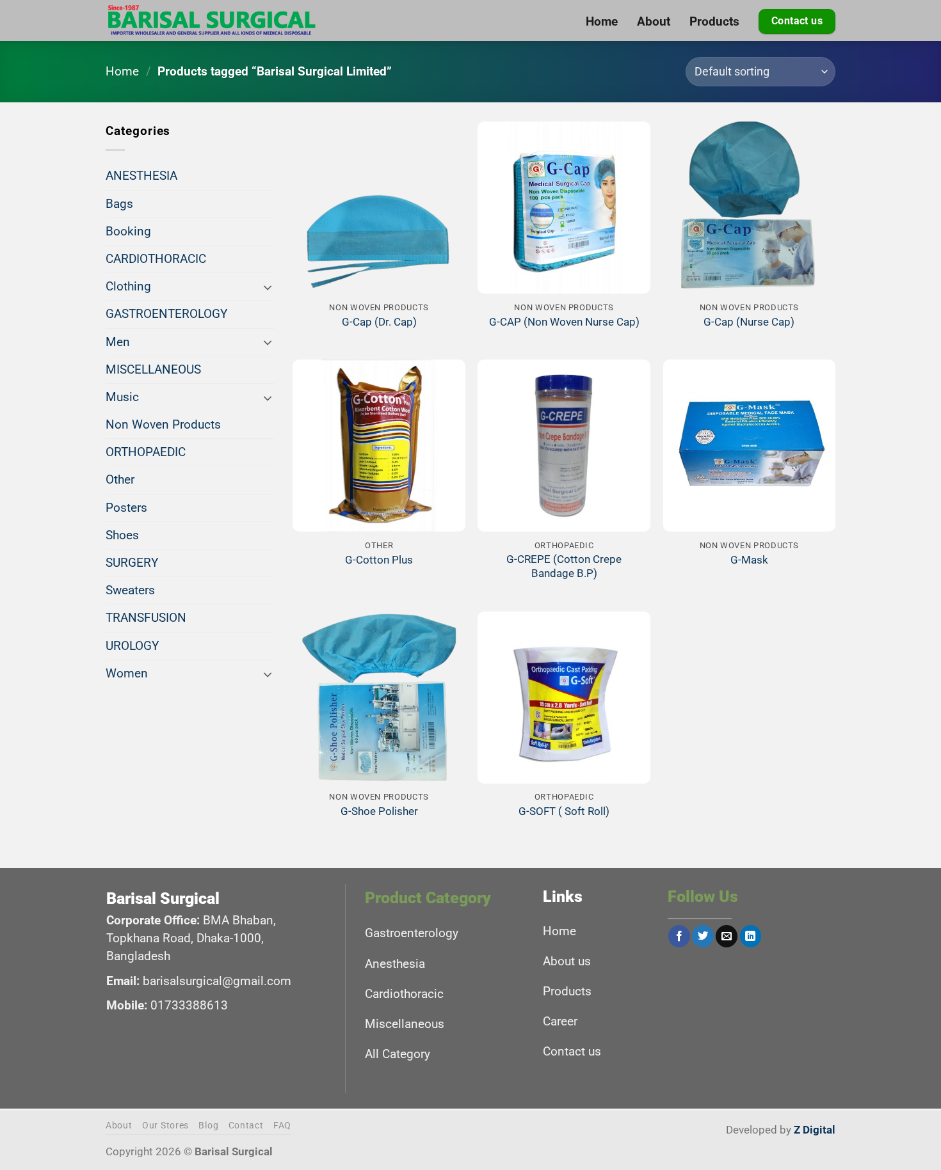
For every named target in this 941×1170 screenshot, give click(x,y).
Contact (246, 1125)
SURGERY (132, 562)
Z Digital (814, 1129)
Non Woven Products (163, 424)
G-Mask (749, 559)
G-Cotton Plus (379, 559)
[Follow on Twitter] (703, 936)
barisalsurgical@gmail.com (217, 981)
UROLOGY (132, 645)
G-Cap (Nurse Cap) (749, 321)
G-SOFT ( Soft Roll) (564, 811)
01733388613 (189, 1005)
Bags (119, 203)
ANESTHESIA (141, 175)
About (119, 1125)
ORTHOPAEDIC (146, 452)
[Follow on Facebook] (679, 936)
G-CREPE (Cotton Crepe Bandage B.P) (564, 566)
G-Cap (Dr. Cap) (379, 321)
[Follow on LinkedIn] (751, 936)
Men (118, 342)
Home (122, 71)
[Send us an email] (726, 936)
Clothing (128, 286)
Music (122, 397)
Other (120, 479)
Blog (208, 1125)
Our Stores (165, 1125)
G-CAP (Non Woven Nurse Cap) (564, 321)
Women (127, 673)
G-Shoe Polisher (379, 811)
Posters (126, 507)
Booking (128, 231)
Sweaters (130, 590)
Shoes (122, 535)
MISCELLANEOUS (153, 369)
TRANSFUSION (146, 617)
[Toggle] (267, 287)
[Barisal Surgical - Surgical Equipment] (212, 20)
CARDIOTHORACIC (156, 258)
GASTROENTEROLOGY (166, 313)
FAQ (282, 1125)
